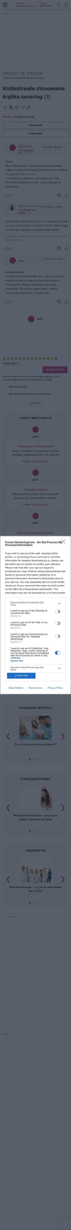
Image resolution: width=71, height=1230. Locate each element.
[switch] (57, 611)
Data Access (35, 687)
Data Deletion (16, 687)
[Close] (64, 542)
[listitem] (35, 603)
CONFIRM (21, 675)
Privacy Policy (55, 687)
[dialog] (35, 615)
